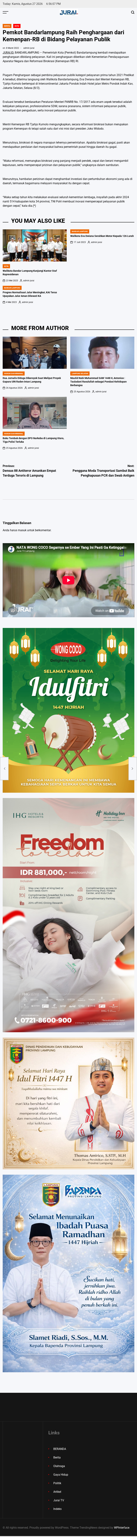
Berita (7, 26)
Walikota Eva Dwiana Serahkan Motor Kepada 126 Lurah (102, 236)
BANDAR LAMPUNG (80, 231)
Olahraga (59, 1466)
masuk (22, 530)
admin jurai (28, 48)
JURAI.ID (8, 52)
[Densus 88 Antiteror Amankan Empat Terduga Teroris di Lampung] (4, 768)
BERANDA (59, 1449)
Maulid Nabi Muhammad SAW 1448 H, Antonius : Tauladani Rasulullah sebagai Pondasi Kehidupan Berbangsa (98, 382)
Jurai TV (58, 1500)
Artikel (57, 1491)
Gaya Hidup (60, 1474)
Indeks (57, 1509)
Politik (57, 1483)
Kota (17, 26)
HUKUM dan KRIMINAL (13, 373)
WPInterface (121, 1527)
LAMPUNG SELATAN (80, 373)
